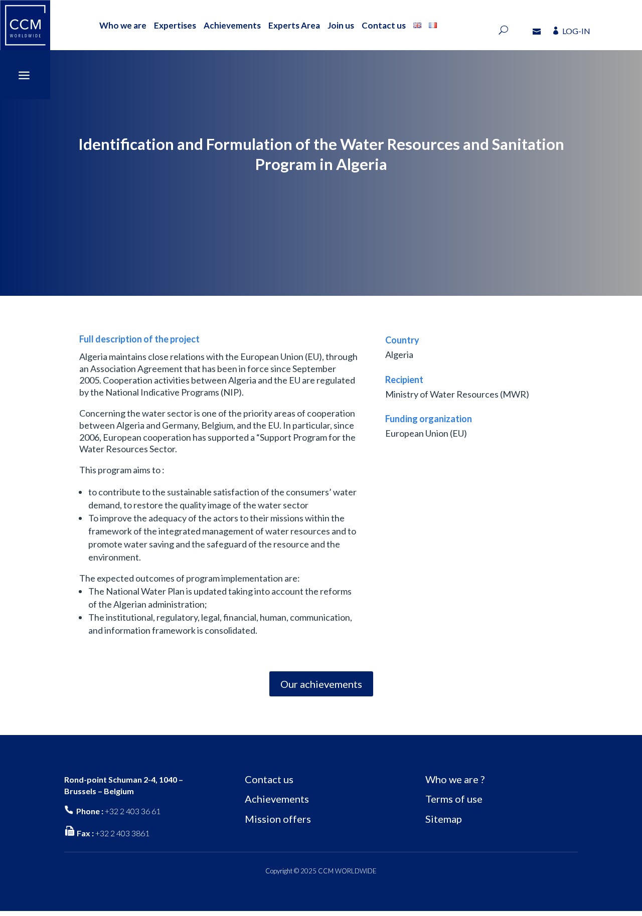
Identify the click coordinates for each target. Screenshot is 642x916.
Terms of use (454, 799)
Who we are (122, 25)
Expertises (175, 25)
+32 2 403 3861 (122, 833)
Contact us (384, 25)
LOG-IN (576, 31)
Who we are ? (455, 779)
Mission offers (278, 819)
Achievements (232, 25)
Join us (341, 25)
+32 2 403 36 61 (132, 811)
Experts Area (294, 25)
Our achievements (321, 684)
